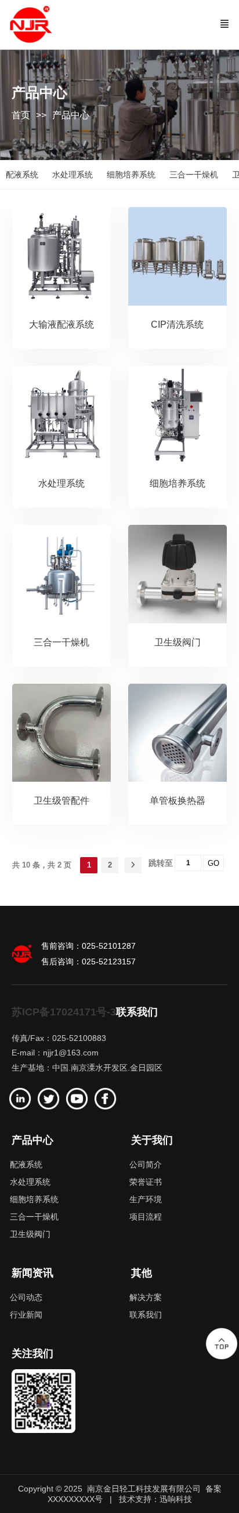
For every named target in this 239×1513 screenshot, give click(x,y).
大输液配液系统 (61, 324)
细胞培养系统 (177, 483)
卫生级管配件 (61, 801)
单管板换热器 (177, 801)
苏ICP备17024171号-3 (64, 1012)
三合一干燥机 (61, 642)
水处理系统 (61, 483)
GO (213, 863)
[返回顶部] (221, 1343)
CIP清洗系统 (177, 324)
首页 (21, 115)
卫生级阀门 (177, 642)
